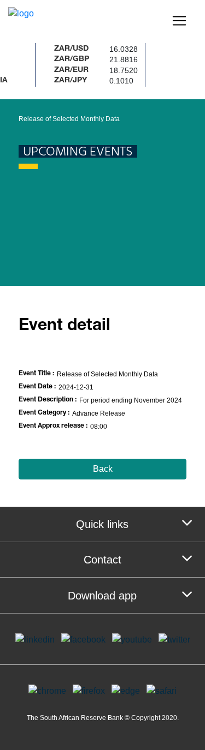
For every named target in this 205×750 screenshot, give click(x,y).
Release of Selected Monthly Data (69, 119)
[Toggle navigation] (179, 20)
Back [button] (103, 468)
